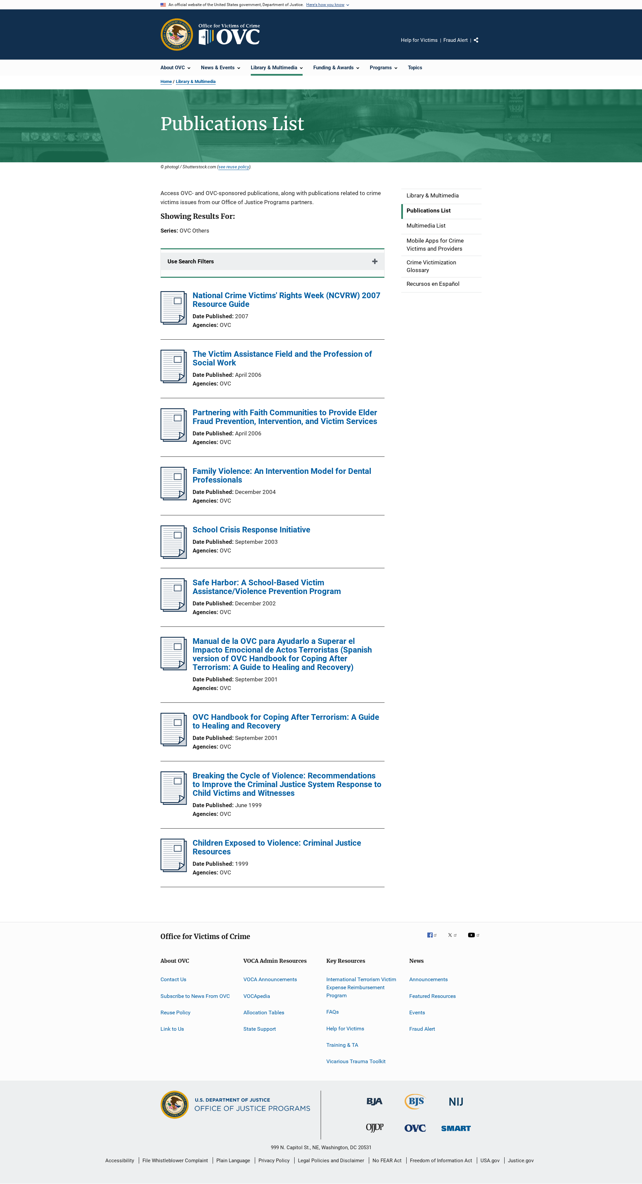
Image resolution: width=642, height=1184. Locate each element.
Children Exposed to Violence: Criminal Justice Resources (277, 847)
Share (481, 45)
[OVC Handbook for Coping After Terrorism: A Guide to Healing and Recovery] (173, 744)
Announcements (428, 979)
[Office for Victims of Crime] (415, 1133)
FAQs (332, 1012)
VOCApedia (256, 996)
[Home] (232, 34)
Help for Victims (419, 40)
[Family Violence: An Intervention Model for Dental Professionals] (173, 498)
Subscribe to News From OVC (195, 996)
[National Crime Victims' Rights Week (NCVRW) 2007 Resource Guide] (173, 322)
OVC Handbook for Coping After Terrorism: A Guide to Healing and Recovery (286, 721)
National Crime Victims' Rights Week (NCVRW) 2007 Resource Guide (287, 300)
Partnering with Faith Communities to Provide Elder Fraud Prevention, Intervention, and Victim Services (285, 417)
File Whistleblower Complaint (175, 1161)
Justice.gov (521, 1161)
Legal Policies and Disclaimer (331, 1161)
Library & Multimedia (196, 81)
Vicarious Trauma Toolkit (356, 1061)
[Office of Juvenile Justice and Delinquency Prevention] (375, 1133)
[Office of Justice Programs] (176, 34)
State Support (259, 1029)
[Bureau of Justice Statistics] (415, 1111)
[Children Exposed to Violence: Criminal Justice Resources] (173, 870)
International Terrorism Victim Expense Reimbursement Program (361, 987)
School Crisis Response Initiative (251, 529)
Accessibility (119, 1161)
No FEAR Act (387, 1161)
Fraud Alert (455, 40)
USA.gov (490, 1161)
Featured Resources (432, 996)
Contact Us (173, 979)
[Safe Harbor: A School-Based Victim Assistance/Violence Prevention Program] (173, 609)
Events (417, 1012)
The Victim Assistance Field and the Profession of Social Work (282, 358)
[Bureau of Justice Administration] (375, 1107)
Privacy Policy (274, 1161)
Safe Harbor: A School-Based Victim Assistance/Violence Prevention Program (267, 587)
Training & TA (342, 1045)
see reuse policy (233, 167)
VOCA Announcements (270, 979)
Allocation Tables (263, 1012)
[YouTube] (474, 939)
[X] (454, 939)
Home (166, 81)
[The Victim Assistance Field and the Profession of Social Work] (173, 381)
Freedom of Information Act (441, 1161)
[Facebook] (434, 939)
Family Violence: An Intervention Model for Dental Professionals (282, 476)
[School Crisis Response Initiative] (173, 557)
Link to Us (172, 1029)
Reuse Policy (175, 1012)
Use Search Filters (191, 261)
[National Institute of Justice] (456, 1107)
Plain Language (233, 1161)
